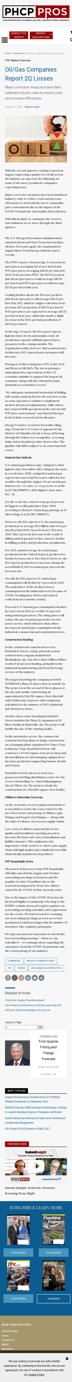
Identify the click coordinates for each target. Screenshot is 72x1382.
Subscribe (18, 1252)
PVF (9, 968)
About (5, 1344)
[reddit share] (21, 978)
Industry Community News (40, 961)
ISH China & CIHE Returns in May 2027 (27, 1128)
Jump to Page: (13, 1022)
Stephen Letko (31, 106)
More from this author (48, 1071)
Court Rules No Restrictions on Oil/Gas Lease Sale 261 (33, 1005)
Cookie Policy (36, 1374)
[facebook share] (8, 978)
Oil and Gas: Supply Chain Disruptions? (25, 1000)
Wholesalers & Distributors (46, 968)
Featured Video (17, 1144)
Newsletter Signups (18, 35)
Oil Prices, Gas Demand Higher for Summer (27, 1010)
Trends (21, 968)
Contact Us (8, 1340)
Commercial (19, 53)
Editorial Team (10, 1331)
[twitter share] (15, 978)
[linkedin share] (28, 978)
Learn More (53, 1298)
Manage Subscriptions (41, 35)
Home (8, 53)
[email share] (35, 978)
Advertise (7, 1349)
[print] (41, 978)
